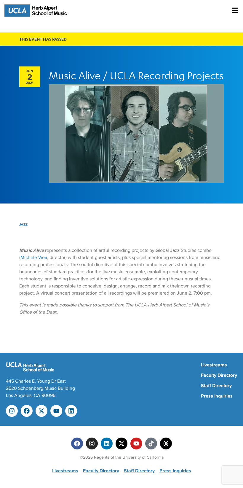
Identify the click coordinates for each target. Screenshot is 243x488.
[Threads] (166, 443)
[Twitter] (121, 443)
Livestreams (214, 365)
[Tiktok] (151, 443)
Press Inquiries (217, 396)
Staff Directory (216, 386)
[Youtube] (56, 411)
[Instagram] (12, 411)
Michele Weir (33, 257)
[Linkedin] (71, 411)
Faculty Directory (219, 375)
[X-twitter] (41, 411)
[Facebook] (27, 411)
